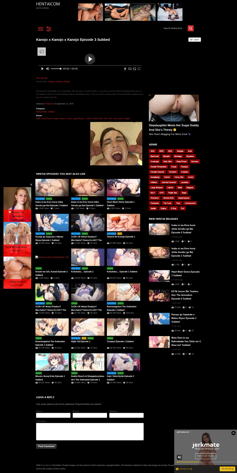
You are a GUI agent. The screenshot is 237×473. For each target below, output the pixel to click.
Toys (178, 203)
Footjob (55, 118)
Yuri (182, 208)
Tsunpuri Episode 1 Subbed (120, 341)
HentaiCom (48, 4)
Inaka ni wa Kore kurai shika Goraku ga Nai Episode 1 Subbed (183, 252)
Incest (69, 118)
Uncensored (118, 118)
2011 (153, 151)
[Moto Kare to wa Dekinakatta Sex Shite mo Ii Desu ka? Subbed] (159, 342)
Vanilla (153, 208)
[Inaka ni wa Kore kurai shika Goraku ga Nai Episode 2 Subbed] (52, 188)
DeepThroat (46, 118)
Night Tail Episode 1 (80, 341)
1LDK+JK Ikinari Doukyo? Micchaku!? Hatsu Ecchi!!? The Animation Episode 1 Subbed (86, 310)
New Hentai (40, 199)
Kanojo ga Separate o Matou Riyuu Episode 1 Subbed (183, 318)
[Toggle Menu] (40, 28)
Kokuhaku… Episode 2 (82, 271)
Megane (190, 187)
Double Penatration (159, 167)
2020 (161, 151)
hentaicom (49, 104)
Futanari (184, 172)
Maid (180, 187)
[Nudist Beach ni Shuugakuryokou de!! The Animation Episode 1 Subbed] (88, 362)
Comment (41, 421)
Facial (173, 167)
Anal (190, 151)
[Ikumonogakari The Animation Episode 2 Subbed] (124, 292)
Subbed (51, 112)
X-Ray (173, 208)
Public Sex (172, 193)
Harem (62, 118)
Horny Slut (179, 177)
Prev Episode (41, 78)
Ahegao (180, 151)
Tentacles (155, 203)
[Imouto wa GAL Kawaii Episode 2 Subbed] (52, 257)
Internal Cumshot (169, 182)
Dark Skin (167, 161)
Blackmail (155, 156)
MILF (153, 193)
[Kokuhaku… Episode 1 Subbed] (124, 257)
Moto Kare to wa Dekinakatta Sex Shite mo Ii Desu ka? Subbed (186, 341)
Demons (194, 161)
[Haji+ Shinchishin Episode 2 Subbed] (124, 362)
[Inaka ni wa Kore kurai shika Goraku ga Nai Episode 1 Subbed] (88, 188)
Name (39, 411)
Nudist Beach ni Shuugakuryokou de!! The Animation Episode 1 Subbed (87, 379)
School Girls (98, 118)
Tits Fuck (108, 118)
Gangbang (155, 177)
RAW (120, 234)
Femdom (172, 172)
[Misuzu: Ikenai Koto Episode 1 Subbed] (52, 362)
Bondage (178, 156)
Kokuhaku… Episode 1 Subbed (122, 271)
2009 (38, 118)
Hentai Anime (41, 112)
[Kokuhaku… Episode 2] (88, 257)
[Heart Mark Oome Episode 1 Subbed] (124, 188)
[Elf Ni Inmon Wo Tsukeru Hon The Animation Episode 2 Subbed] (159, 295)
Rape (184, 193)
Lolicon (89, 118)
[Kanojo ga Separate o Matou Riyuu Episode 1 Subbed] (52, 222)
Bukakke (190, 156)
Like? (196, 40)
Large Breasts (79, 118)
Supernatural (183, 198)
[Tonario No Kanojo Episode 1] (124, 222)
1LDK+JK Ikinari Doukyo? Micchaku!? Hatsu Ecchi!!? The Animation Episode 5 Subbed (86, 240)
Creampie (155, 161)
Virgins (127, 118)
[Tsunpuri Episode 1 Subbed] (124, 327)
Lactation (184, 182)
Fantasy (184, 167)
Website (113, 411)
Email (75, 411)
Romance (155, 198)
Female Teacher (157, 172)
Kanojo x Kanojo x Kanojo (59, 81)
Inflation (154, 182)
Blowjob (166, 156)
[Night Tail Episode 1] (88, 327)
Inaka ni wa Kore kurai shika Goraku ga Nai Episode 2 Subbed (183, 229)
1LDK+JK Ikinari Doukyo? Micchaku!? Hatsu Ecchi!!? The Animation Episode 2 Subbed (50, 310)
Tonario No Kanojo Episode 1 (121, 237)
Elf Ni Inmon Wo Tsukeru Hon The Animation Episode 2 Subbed (184, 295)
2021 (170, 151)
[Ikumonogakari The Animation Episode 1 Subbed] (52, 327)
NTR (162, 193)
